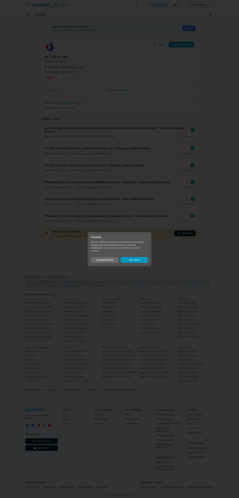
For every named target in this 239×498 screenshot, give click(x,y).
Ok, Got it (134, 260)
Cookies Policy (104, 260)
